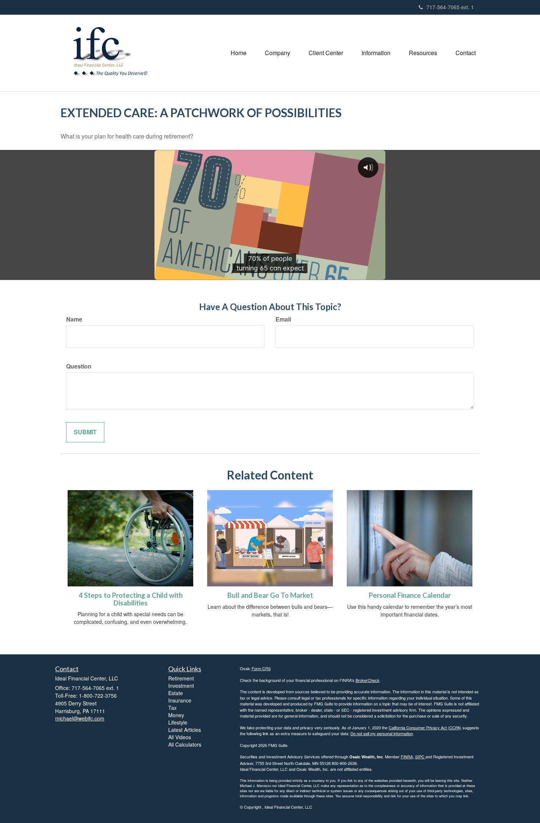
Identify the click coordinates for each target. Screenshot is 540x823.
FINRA (407, 756)
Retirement (181, 678)
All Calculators (184, 744)
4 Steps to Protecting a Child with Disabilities (131, 599)
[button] (277, 52)
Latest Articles (184, 729)
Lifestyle (177, 722)
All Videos (179, 737)
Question (78, 366)
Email (283, 319)
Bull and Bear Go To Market (270, 595)
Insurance (179, 700)
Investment (181, 685)
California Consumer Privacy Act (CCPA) (425, 727)
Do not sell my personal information (381, 733)
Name (74, 319)
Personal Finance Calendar (410, 595)
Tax (172, 707)
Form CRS (261, 668)
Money (176, 715)
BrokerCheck (367, 680)
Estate (175, 693)
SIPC (420, 756)
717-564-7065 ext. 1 (450, 7)
